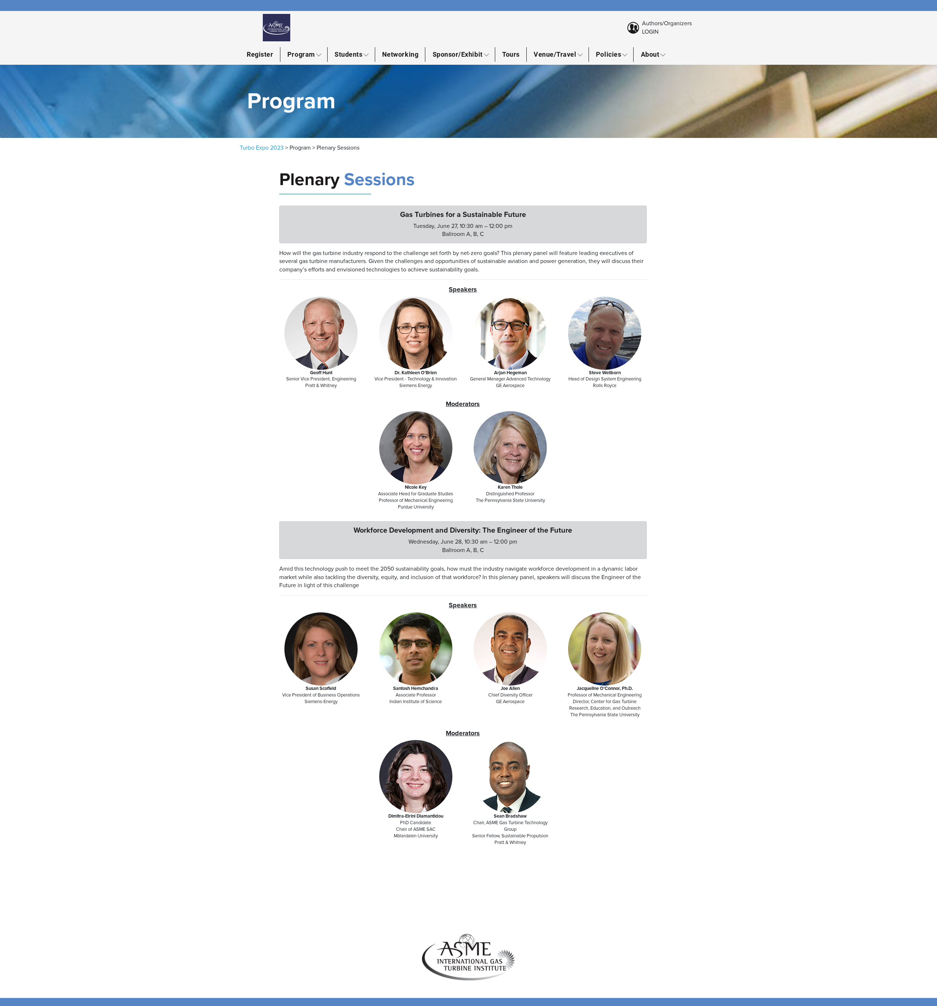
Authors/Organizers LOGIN (667, 27)
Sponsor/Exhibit (458, 54)
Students (348, 54)
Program (301, 54)
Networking (400, 54)
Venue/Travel (555, 54)
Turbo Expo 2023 (262, 147)
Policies (608, 54)
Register (260, 54)
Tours (511, 54)
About (650, 54)
